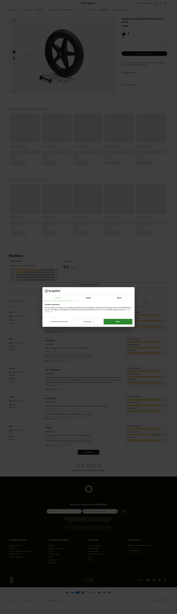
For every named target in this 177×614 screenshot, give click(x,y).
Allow (118, 321)
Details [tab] (88, 298)
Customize (87, 321)
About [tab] (119, 298)
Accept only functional (59, 321)
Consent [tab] (58, 298)
